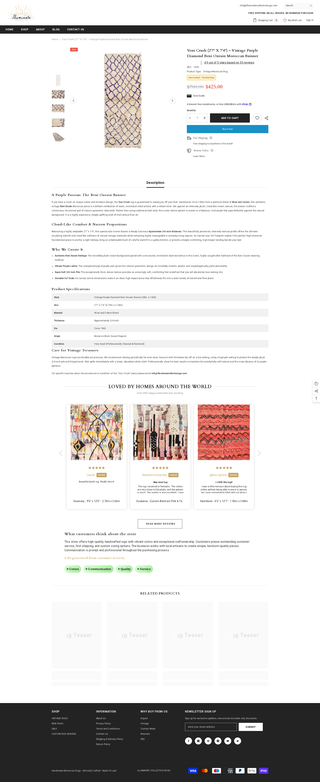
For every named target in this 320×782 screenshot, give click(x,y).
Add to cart (230, 117)
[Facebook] (188, 740)
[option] (123, 100)
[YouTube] (227, 740)
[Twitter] (237, 740)
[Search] (299, 6)
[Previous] (73, 100)
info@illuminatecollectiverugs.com (258, 5)
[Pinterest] (208, 740)
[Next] (172, 100)
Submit (251, 726)
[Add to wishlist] (257, 118)
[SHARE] (265, 118)
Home (55, 39)
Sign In (310, 20)
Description (155, 183)
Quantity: (191, 110)
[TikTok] (217, 740)
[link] (77, 677)
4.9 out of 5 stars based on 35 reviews (229, 62)
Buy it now (227, 129)
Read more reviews (160, 524)
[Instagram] (198, 740)
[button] (61, 453)
